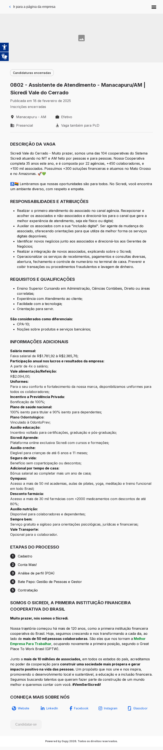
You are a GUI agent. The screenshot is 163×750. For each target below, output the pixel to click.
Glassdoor (140, 708)
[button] (154, 7)
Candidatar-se (26, 724)
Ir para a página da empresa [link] (34, 7)
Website (23, 708)
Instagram (110, 708)
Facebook (81, 708)
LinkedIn (52, 708)
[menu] (154, 7)
